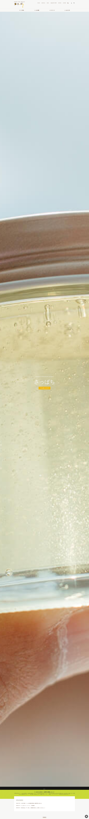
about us (43, 2)
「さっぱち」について (44, 388)
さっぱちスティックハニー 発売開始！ (28, 805)
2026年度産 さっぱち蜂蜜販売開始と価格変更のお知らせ (31, 803)
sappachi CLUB (54, 2)
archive (59, 2)
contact (64, 2)
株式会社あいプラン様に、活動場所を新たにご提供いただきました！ (33, 807)
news (48, 2)
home (39, 2)
